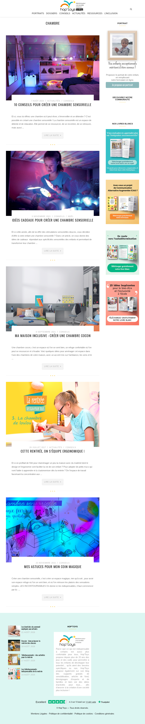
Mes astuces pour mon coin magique (52, 566)
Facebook (108, 108)
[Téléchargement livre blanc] (122, 151)
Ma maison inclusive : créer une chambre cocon (53, 335)
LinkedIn (125, 108)
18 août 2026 (28, 646)
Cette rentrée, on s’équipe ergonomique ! (53, 451)
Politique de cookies (83, 713)
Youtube (130, 108)
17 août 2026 (28, 661)
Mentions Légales (39, 713)
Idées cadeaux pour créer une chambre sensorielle (52, 220)
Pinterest (119, 108)
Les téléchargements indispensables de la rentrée (31, 670)
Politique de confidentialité (61, 713)
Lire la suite (51, 135)
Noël (70, 216)
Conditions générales (104, 713)
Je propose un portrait (122, 85)
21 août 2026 (28, 632)
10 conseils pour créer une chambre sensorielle (52, 104)
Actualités (78, 13)
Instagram (114, 108)
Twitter (136, 108)
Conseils (64, 13)
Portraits (38, 13)
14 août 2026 (28, 675)
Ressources (94, 13)
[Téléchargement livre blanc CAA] (122, 201)
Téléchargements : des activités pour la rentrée (33, 656)
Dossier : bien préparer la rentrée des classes (30, 642)
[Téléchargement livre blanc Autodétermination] (122, 252)
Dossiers (51, 13)
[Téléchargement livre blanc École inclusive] (122, 303)
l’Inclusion (111, 13)
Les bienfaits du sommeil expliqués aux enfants (30, 628)
